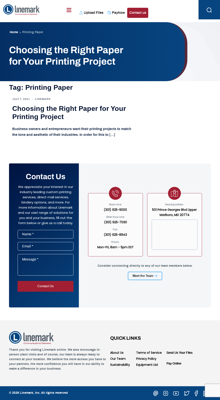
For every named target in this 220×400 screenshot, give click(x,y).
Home (14, 32)
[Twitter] (186, 392)
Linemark (43, 99)
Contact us (137, 12)
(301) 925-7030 (115, 222)
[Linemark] (21, 9)
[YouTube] (176, 392)
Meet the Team (143, 276)
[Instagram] (165, 392)
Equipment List (147, 365)
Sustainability (120, 365)
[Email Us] (155, 392)
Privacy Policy (146, 359)
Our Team (118, 359)
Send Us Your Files (179, 352)
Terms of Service (149, 352)
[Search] (209, 10)
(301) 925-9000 (115, 210)
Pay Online (174, 363)
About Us (117, 352)
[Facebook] (196, 392)
